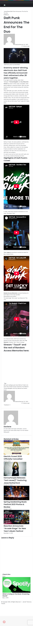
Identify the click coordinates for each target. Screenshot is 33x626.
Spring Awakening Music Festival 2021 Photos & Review (15, 504)
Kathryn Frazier (7, 142)
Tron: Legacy (7, 252)
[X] (0, 613)
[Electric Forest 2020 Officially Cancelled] (16, 454)
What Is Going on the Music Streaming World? (15, 595)
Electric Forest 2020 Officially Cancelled (13, 457)
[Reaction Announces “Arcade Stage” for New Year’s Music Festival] (16, 523)
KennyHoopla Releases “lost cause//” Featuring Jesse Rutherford (15, 480)
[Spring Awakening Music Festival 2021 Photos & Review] (16, 499)
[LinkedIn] (10, 404)
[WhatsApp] (12, 404)
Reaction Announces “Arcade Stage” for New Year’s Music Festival (15, 528)
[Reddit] (11, 404)
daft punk (6, 385)
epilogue (11, 385)
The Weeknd (25, 386)
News (8, 11)
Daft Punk (22, 70)
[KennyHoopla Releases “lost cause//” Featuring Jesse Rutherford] (15, 475)
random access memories (15, 386)
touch (5, 390)
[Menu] (2, 6)
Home (5, 11)
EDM (5, 14)
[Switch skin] (28, 6)
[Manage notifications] (4, 622)
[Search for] (31, 6)
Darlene (17, 44)
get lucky (15, 385)
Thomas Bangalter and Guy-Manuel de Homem (15, 388)
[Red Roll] (6, 5)
